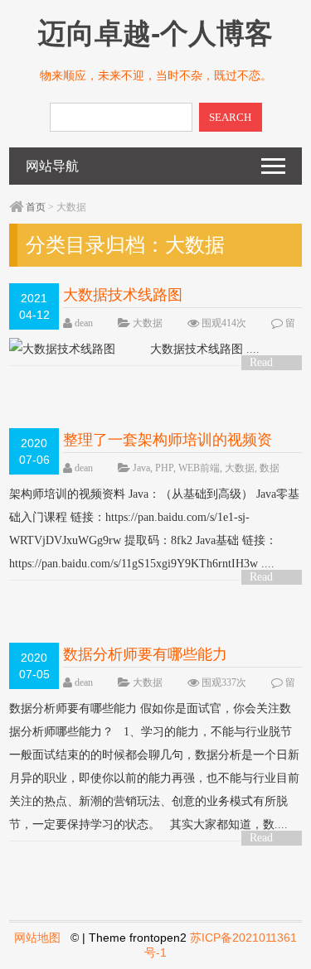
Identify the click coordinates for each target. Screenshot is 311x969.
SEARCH (230, 117)
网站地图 (37, 937)
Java (141, 468)
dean (84, 323)
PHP (164, 468)
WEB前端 (199, 468)
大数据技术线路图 (122, 295)
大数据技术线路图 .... (205, 349)
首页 (36, 207)
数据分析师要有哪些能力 (145, 654)
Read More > (267, 363)
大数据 (148, 323)
